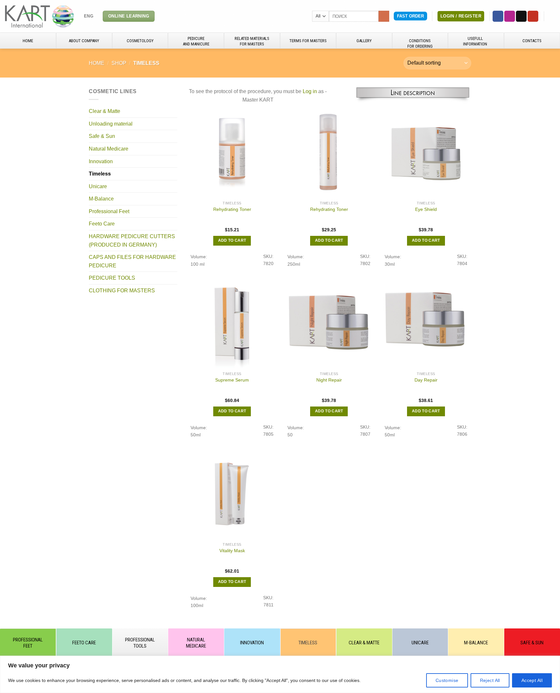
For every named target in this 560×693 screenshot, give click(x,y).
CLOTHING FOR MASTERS (122, 290)
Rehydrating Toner (232, 209)
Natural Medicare (108, 149)
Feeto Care (102, 223)
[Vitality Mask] (232, 493)
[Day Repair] (426, 322)
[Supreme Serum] (232, 322)
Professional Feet (109, 211)
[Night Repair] (329, 322)
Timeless (100, 173)
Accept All (531, 680)
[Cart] (552, 16)
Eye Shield (426, 209)
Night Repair (329, 380)
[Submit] (384, 16)
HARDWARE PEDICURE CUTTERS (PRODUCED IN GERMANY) (132, 241)
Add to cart (232, 240)
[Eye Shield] (426, 152)
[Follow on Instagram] (509, 16)
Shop (118, 63)
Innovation (101, 161)
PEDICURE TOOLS (112, 278)
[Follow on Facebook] (498, 16)
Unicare (98, 186)
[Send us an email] (521, 16)
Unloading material (111, 124)
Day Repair (426, 380)
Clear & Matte (104, 111)
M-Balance (101, 198)
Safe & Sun (102, 136)
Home (96, 63)
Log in (310, 91)
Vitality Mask (232, 550)
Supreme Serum (232, 380)
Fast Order (410, 16)
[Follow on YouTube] (533, 16)
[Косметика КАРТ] (39, 16)
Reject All (490, 680)
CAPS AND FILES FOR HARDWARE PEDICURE (132, 261)
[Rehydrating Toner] (232, 152)
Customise (447, 680)
